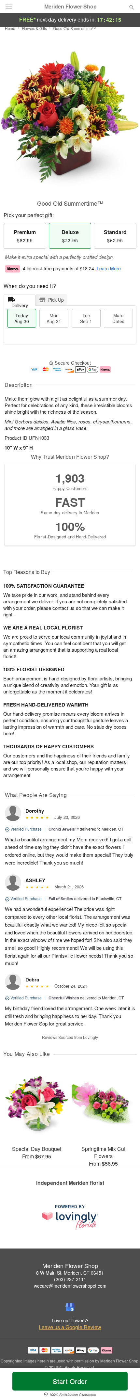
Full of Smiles (61, 898)
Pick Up (56, 299)
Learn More (109, 268)
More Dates (118, 318)
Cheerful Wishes (64, 998)
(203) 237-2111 (70, 1279)
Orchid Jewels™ (64, 829)
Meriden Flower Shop (70, 6)
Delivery (19, 304)
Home (10, 28)
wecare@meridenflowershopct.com (70, 1285)
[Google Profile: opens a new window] (70, 1307)
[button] (126, 1385)
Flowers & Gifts (34, 28)
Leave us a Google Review (70, 1327)
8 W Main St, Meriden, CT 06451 (70, 1272)
